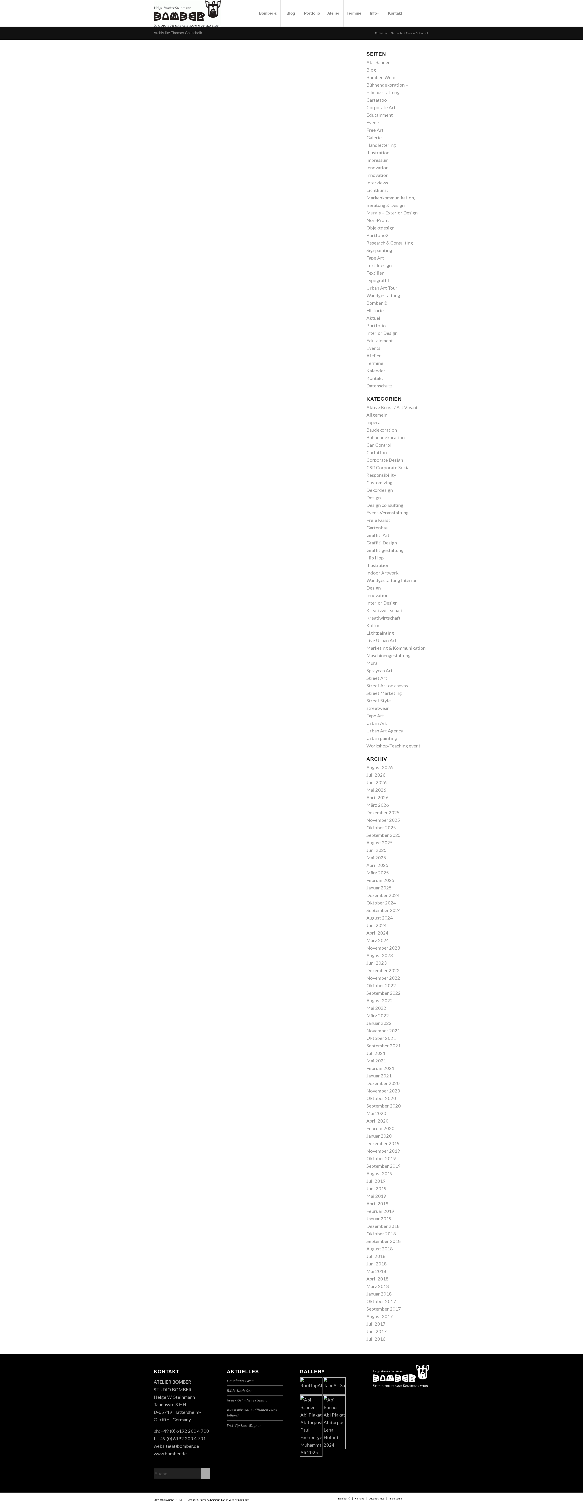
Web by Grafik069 (239, 1499)
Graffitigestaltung (385, 550)
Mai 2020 (376, 1113)
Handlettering (381, 145)
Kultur (373, 625)
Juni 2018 (376, 1263)
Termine (374, 363)
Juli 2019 (376, 1181)
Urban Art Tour (381, 288)
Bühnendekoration (385, 437)
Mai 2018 (376, 1271)
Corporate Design (384, 460)
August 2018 (379, 1248)
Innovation (377, 167)
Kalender (375, 370)
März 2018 (377, 1286)
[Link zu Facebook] (412, 13)
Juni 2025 (376, 850)
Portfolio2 (377, 235)
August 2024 (379, 917)
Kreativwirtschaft (384, 610)
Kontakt (374, 378)
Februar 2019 (380, 1211)
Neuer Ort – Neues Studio (247, 1400)
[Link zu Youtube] (419, 13)
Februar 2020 (380, 1128)
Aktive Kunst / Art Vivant (392, 407)
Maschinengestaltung (388, 655)
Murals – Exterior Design (392, 212)
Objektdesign (380, 227)
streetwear (377, 708)
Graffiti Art (377, 535)
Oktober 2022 (381, 985)
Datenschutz (379, 385)
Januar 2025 (379, 887)
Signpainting (379, 250)
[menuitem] (268, 13)
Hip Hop (375, 557)
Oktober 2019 (381, 1158)
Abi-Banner (378, 62)
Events (373, 122)
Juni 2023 (376, 963)
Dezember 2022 (383, 970)
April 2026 (377, 797)
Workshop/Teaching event (393, 745)
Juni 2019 (376, 1188)
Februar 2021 (380, 1068)
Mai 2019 (376, 1196)
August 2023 (379, 955)
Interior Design (382, 333)
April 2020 (377, 1120)
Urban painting (381, 738)
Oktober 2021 (381, 1038)
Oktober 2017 (381, 1301)
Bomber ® (377, 303)
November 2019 (383, 1151)
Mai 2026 (376, 790)
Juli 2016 (376, 1339)
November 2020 (383, 1090)
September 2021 (383, 1045)
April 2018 (377, 1278)
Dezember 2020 (383, 1083)
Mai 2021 (376, 1060)
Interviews (377, 182)
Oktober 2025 (381, 827)
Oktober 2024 (381, 902)
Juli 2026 (376, 775)
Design (373, 497)
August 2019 (379, 1173)
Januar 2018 (379, 1293)
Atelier (373, 355)
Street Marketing (384, 693)
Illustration (377, 152)
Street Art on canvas (387, 685)
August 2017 (379, 1316)
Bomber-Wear (381, 77)
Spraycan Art (379, 670)
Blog (371, 69)
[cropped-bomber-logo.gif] (187, 13)
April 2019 (377, 1203)
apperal (374, 422)
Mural (372, 663)
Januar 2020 (379, 1136)
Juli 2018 (376, 1256)
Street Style (378, 700)
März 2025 (377, 872)
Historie (375, 310)
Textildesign (379, 265)
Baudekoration (381, 430)
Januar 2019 (379, 1218)
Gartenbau (377, 527)
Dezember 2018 (383, 1226)
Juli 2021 (376, 1053)
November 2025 (383, 820)
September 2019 (383, 1166)
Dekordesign (379, 490)
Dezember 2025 (383, 812)
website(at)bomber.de (176, 1446)
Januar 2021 (379, 1075)
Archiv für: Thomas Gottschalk (178, 33)
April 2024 (377, 932)
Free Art (375, 130)
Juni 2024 (376, 925)
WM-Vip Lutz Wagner (244, 1425)
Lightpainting (380, 633)
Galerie (374, 137)
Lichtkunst (377, 190)
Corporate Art (381, 107)
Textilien (375, 273)
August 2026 (379, 767)
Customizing (379, 482)
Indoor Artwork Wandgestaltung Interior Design (391, 580)
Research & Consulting (389, 242)
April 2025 (377, 865)
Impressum (377, 160)
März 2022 (377, 1015)
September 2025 (383, 835)
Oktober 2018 (381, 1233)
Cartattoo (376, 100)
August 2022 (379, 1000)
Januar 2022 (379, 1023)
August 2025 (379, 842)
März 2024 (377, 940)
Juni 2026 (376, 782)
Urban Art (376, 723)
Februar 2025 (380, 880)
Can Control (378, 445)
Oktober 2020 (381, 1098)
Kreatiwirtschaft (383, 618)
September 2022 (383, 993)
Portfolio (376, 325)
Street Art (376, 678)
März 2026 (377, 805)
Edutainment (379, 115)
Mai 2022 (376, 1008)
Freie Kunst (378, 520)
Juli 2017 (376, 1324)
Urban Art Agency (384, 730)
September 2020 (383, 1105)
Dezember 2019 (383, 1143)
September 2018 (383, 1241)
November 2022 (383, 978)
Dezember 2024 (383, 895)
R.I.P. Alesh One (239, 1390)
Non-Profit (377, 220)
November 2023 (383, 948)
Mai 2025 (376, 857)
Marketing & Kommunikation (396, 648)
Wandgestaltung (383, 295)
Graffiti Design (381, 542)
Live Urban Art (381, 640)
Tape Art (375, 257)
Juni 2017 (376, 1331)
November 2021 (383, 1030)
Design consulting (384, 505)
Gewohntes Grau (240, 1380)
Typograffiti (378, 280)
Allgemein (376, 414)
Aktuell (374, 318)
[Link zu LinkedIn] (425, 13)
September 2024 (383, 910)
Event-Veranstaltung (387, 512)
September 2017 (383, 1308)
